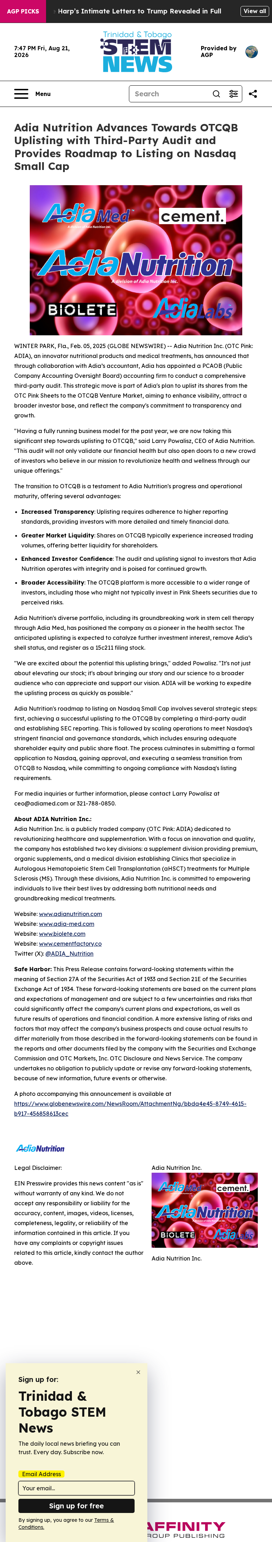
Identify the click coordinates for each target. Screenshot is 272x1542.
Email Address (41, 1474)
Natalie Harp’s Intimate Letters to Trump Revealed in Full (126, 11)
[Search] (216, 94)
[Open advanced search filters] (233, 94)
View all (255, 11)
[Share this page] (253, 94)
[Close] (138, 1372)
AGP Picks (23, 11)
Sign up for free (76, 1505)
